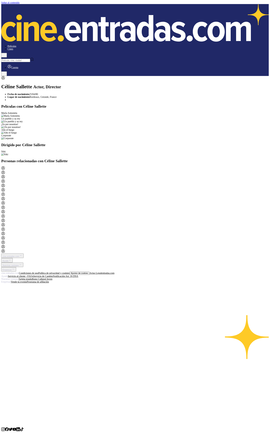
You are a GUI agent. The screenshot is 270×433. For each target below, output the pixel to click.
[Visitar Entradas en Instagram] (3, 430)
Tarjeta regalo (25, 279)
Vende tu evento (19, 281)
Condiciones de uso (28, 273)
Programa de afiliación (38, 281)
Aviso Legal (95, 273)
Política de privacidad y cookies (54, 273)
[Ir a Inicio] (135, 23)
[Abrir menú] (4, 73)
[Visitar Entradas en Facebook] (7, 430)
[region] (135, 126)
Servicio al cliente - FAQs (20, 276)
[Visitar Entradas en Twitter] (10, 430)
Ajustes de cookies (79, 273)
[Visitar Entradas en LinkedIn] (18, 430)
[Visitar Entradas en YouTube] (14, 430)
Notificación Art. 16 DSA (65, 276)
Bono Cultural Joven (42, 279)
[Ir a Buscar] (4, 55)
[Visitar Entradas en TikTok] (22, 430)
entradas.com (107, 273)
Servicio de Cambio (43, 276)
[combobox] (15, 60)
